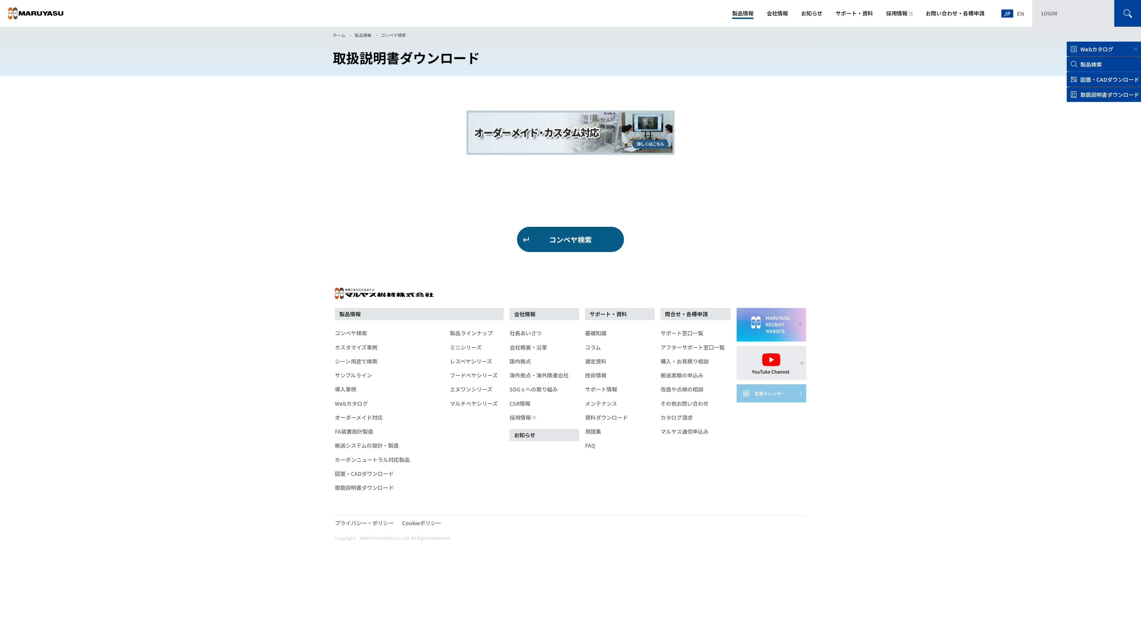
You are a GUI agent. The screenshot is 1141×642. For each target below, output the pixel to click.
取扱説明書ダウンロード (364, 487)
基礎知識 (595, 333)
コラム (593, 347)
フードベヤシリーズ (474, 375)
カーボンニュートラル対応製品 (372, 459)
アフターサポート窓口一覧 (693, 347)
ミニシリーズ (466, 347)
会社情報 (524, 314)
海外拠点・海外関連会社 (539, 375)
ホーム (339, 35)
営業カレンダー (770, 393)
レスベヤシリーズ (471, 361)
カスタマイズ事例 (356, 347)
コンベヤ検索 (393, 35)
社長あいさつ (526, 333)
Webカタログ (1096, 49)
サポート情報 (601, 389)
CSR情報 (520, 403)
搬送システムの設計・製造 (367, 445)
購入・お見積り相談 (685, 361)
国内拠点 (520, 361)
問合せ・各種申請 (686, 314)
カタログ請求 (677, 417)
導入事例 (345, 389)
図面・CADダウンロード (364, 473)
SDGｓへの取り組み (534, 389)
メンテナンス (601, 403)
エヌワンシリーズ (471, 389)
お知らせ (524, 435)
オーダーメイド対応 (359, 417)
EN (1020, 13)
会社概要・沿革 (528, 347)
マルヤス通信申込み (685, 431)
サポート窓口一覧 (682, 333)
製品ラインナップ (471, 333)
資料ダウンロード (606, 417)
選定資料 (595, 361)
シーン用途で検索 (356, 361)
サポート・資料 (608, 314)
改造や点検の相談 (682, 389)
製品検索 (1091, 64)
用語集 (593, 431)
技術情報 (595, 375)
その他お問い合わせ (685, 403)
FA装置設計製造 (354, 431)
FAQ (590, 445)
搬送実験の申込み (682, 375)
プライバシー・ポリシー (364, 523)
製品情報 (363, 35)
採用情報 (520, 417)
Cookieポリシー (421, 523)
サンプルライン (353, 375)
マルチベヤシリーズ (474, 403)
